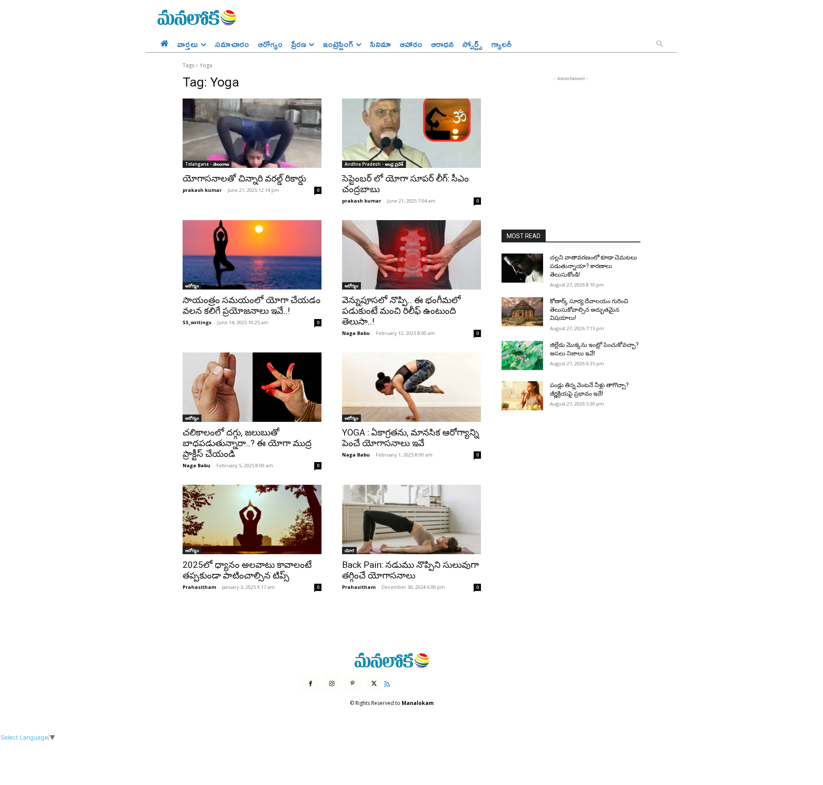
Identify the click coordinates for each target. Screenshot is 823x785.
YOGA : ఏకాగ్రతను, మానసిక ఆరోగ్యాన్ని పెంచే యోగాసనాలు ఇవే (410, 437)
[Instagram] (331, 683)
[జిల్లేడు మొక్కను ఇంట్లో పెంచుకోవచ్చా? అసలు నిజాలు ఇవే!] (522, 355)
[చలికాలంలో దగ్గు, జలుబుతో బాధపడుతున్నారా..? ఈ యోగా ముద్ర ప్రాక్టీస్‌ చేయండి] (252, 387)
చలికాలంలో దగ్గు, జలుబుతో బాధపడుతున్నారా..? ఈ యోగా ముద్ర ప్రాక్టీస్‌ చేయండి (247, 443)
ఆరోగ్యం (192, 286)
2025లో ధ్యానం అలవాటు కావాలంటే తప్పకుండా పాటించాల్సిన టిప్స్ (247, 570)
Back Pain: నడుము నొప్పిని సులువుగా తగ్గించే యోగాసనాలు (410, 570)
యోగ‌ (349, 550)
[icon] (387, 683)
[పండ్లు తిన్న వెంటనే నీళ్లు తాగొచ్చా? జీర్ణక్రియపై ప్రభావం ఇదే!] (522, 395)
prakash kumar (202, 190)
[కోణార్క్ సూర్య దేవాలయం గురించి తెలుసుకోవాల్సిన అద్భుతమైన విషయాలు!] (522, 311)
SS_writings (197, 322)
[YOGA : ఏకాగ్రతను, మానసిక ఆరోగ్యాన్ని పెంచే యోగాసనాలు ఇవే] (411, 387)
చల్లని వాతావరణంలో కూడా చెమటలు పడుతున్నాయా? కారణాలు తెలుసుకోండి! (593, 266)
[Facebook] (310, 683)
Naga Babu (356, 333)
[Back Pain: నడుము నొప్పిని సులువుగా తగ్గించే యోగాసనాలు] (411, 519)
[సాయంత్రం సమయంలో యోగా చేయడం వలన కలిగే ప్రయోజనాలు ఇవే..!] (252, 255)
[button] (659, 44)
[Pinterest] (352, 683)
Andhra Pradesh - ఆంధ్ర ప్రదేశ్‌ (374, 164)
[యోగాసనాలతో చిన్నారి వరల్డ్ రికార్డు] (252, 133)
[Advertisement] (571, 136)
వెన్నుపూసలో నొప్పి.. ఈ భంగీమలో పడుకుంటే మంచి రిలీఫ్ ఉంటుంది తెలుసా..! (401, 311)
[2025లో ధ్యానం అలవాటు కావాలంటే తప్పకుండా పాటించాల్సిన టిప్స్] (252, 519)
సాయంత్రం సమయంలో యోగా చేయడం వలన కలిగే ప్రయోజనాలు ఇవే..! (252, 305)
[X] (374, 683)
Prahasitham (199, 587)
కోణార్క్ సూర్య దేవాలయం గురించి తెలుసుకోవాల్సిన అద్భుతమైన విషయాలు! (589, 309)
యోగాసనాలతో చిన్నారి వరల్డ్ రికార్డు (244, 178)
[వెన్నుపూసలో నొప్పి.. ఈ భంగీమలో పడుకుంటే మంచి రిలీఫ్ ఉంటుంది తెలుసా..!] (411, 255)
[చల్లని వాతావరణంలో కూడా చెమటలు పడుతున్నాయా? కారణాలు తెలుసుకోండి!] (522, 268)
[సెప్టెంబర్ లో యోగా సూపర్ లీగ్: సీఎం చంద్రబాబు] (411, 133)
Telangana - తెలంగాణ (207, 164)
